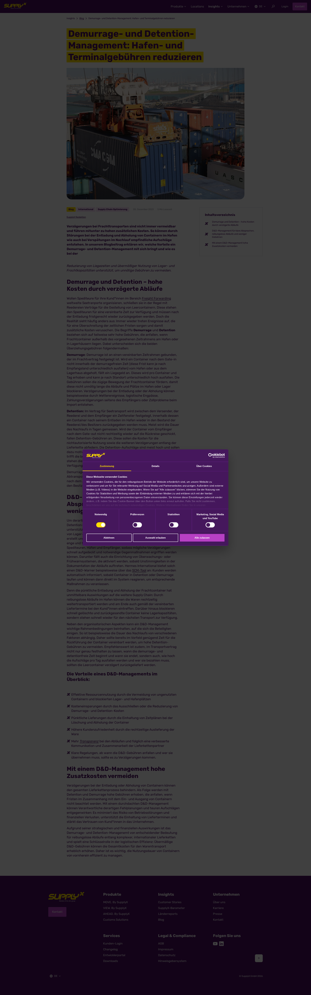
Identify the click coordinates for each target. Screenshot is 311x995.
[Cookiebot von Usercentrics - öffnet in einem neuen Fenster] (210, 455)
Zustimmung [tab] (107, 466)
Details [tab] (156, 466)
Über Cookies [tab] (204, 466)
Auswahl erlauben (155, 537)
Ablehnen (109, 537)
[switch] (137, 524)
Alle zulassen (202, 537)
